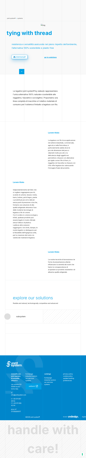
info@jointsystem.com (18, 395)
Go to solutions (50, 57)
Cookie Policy (68, 376)
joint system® (11, 18)
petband (32, 386)
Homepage (29, 374)
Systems (28, 380)
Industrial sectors (31, 376)
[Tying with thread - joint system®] (14, 364)
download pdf (21, 57)
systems (20, 18)
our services (29, 378)
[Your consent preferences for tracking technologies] (82, 454)
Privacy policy (68, 374)
